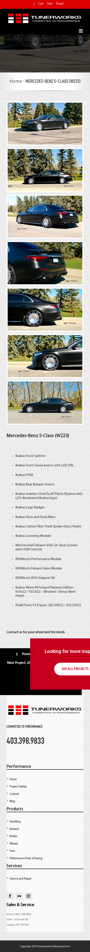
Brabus (20, 456)
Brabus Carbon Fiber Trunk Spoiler (39, 526)
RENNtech (22, 559)
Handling (15, 821)
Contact (14, 794)
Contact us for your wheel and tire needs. (36, 632)
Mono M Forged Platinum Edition (49, 587)
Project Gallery (18, 786)
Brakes (13, 836)
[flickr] (19, 895)
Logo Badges (35, 507)
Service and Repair (20, 878)
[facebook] (10, 895)
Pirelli (19, 605)
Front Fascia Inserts (39, 465)
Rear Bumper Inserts (40, 484)
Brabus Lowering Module (33, 536)
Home (16, 81)
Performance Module (46, 559)
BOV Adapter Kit (43, 578)
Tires (12, 851)
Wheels (14, 843)
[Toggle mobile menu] (81, 31)
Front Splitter (35, 456)
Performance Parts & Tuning (26, 858)
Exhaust (14, 829)
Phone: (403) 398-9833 (19, 914)
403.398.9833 (25, 740)
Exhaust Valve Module (46, 568)
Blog (12, 801)
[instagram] (28, 895)
